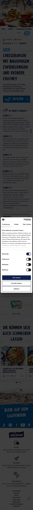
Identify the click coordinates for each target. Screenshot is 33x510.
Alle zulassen (16, 277)
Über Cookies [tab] (27, 224)
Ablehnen (16, 289)
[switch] (28, 259)
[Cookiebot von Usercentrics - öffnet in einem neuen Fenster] (23, 220)
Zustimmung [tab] (6, 224)
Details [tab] (16, 224)
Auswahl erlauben (16, 283)
